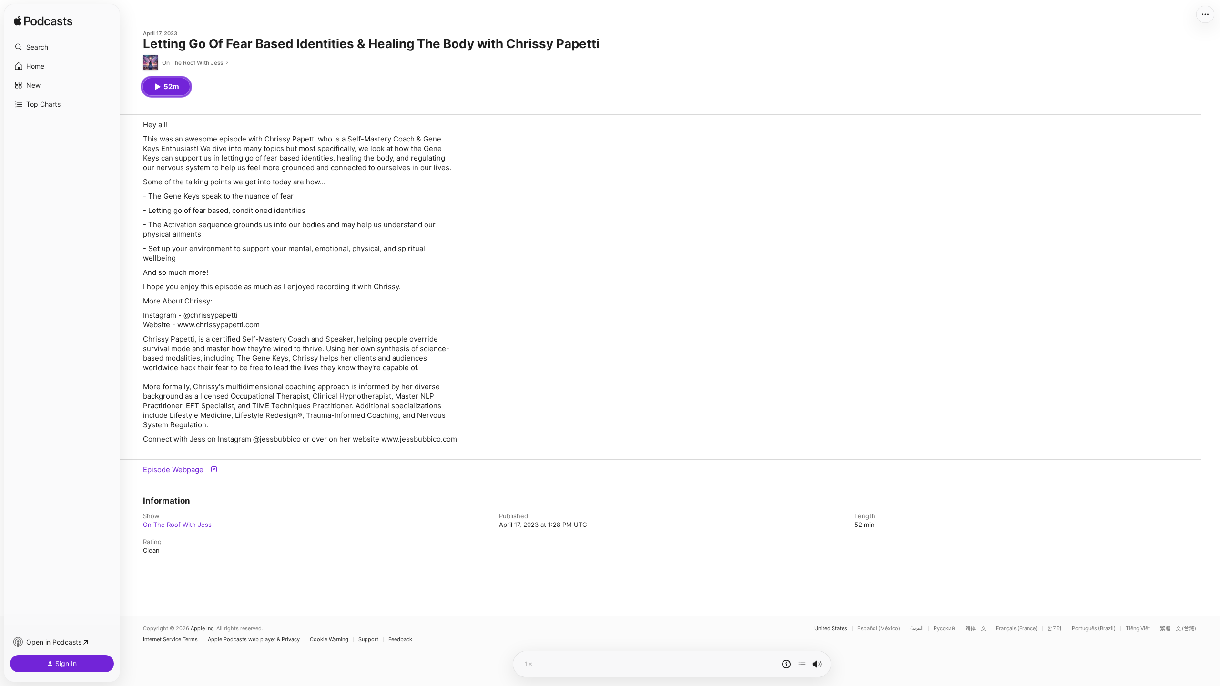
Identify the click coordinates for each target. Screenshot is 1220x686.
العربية (917, 628)
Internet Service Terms (170, 639)
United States (830, 628)
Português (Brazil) (1094, 628)
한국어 (1054, 628)
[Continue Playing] (802, 664)
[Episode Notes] (786, 664)
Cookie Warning (329, 639)
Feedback (400, 639)
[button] (61, 47)
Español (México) (878, 628)
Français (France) (1016, 628)
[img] (43, 21)
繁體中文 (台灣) (1178, 628)
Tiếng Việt (1138, 628)
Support (368, 639)
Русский (944, 628)
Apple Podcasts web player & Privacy (254, 639)
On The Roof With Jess (177, 524)
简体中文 (975, 628)
